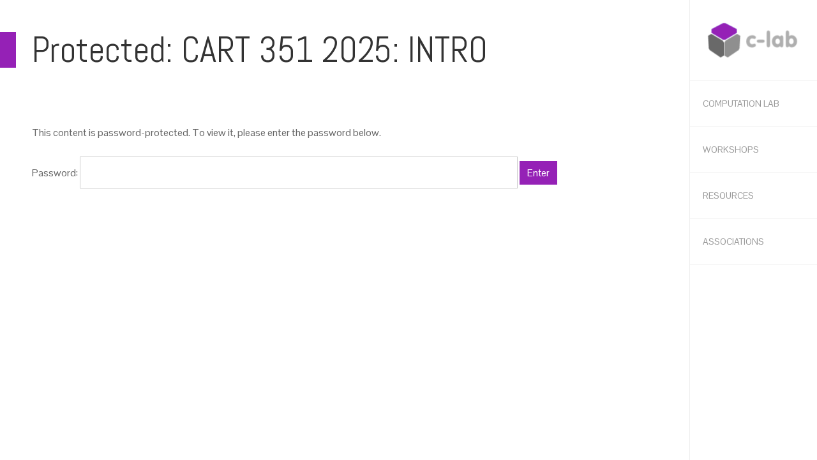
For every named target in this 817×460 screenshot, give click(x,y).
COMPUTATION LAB (741, 103)
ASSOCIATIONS (733, 241)
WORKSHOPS (731, 149)
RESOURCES (728, 195)
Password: (56, 173)
